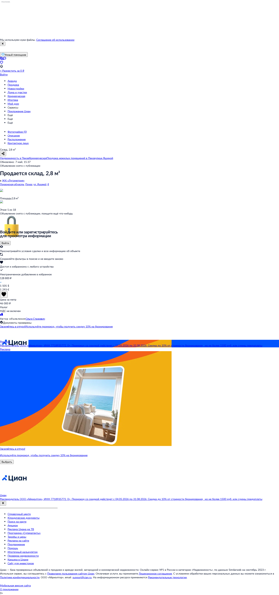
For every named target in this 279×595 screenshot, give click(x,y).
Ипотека (13, 100)
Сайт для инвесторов (21, 563)
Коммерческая (16, 96)
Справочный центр (19, 514)
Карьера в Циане (18, 559)
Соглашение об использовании (55, 40)
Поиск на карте (17, 521)
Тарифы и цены (17, 536)
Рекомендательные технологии (167, 577)
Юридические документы (23, 518)
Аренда (12, 81)
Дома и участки (17, 92)
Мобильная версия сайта (15, 585)
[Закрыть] (2, 44)
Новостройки (16, 88)
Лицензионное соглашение (155, 573)
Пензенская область (12, 184)
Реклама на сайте (18, 540)
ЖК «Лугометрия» (13, 180)
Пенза (28, 184)
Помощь (13, 548)
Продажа (13, 84)
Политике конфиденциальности (19, 577)
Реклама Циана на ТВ (21, 529)
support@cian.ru (82, 577)
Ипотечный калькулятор (23, 552)
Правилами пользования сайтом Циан (70, 573)
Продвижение (16, 544)
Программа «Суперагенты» (24, 533)
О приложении (9, 589)
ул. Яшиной (39, 184)
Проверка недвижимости (23, 555)
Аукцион (13, 525)
